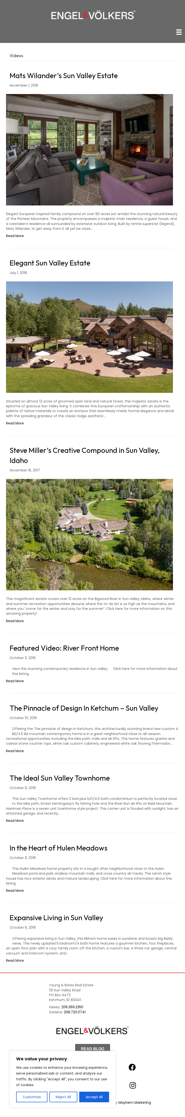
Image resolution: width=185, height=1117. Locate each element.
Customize (32, 1097)
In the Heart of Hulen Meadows (58, 847)
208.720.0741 (75, 1012)
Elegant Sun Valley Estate (50, 262)
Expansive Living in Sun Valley (56, 917)
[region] (63, 1079)
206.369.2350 (72, 1007)
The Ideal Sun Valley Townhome (60, 778)
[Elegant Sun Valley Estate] (89, 336)
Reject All (63, 1097)
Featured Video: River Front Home (64, 648)
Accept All (94, 1097)
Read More (15, 235)
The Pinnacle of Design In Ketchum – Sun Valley (84, 708)
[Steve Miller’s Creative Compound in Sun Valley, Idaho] (89, 534)
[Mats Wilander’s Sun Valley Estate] (89, 149)
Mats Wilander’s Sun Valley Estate (64, 75)
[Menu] (179, 32)
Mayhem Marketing (135, 1102)
